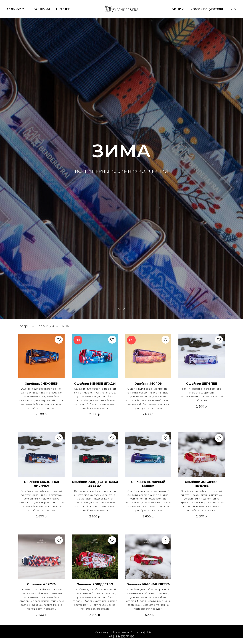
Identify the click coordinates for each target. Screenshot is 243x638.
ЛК (233, 9)
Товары (24, 326)
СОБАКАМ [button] (16, 9)
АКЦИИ (177, 9)
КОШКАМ (42, 9)
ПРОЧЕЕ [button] (63, 9)
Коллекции (45, 326)
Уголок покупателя (206, 9)
